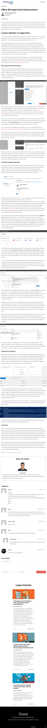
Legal (10, 719)
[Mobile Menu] (44, 2)
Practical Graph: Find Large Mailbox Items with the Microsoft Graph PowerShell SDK (23, 646)
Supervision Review (17, 452)
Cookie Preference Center (32, 719)
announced (24, 24)
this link (25, 390)
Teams (14, 628)
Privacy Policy (22, 719)
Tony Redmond (18, 606)
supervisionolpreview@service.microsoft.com (11, 129)
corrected (13, 208)
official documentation (20, 62)
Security (15, 704)
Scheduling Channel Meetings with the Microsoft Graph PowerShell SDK (22, 602)
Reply (45, 489)
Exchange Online (16, 669)
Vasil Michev (13, 13)
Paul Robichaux (18, 690)
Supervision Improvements (7, 452)
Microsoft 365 (3, 6)
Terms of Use (15, 719)
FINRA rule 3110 (32, 40)
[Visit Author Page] (23, 466)
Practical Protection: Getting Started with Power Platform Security (22, 686)
